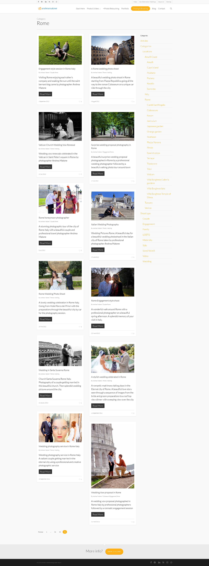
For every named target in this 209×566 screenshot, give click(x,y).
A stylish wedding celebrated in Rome (108, 377)
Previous (40, 532)
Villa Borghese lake (156, 188)
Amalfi (150, 62)
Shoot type (145, 213)
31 (55, 532)
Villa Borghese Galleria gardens (158, 181)
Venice (148, 208)
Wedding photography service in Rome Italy (59, 446)
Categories (145, 46)
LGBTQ (146, 234)
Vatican (150, 174)
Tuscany (149, 202)
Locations (147, 51)
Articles (144, 40)
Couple (52, 72)
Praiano (150, 78)
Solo (145, 245)
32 (60, 532)
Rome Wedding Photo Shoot (52, 293)
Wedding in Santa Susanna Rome (54, 370)
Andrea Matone (44, 72)
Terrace (150, 158)
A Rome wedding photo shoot (105, 68)
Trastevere (152, 163)
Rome (56, 72)
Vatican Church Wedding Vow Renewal (57, 145)
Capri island (152, 67)
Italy (147, 94)
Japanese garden (155, 126)
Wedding (109, 72)
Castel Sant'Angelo (156, 104)
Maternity (147, 240)
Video (145, 256)
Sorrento (151, 88)
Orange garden (154, 131)
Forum (150, 115)
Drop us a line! (114, 551)
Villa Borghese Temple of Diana (159, 195)
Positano (151, 72)
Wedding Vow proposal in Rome (106, 492)
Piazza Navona (154, 142)
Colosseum (106, 496)
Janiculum (152, 120)
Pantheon (151, 136)
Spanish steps (153, 152)
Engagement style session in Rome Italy (57, 68)
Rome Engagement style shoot (105, 300)
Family (146, 229)
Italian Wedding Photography (105, 224)
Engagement (106, 152)
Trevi (149, 168)
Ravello (150, 83)
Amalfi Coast (151, 56)
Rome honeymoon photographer (54, 217)
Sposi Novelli (149, 250)
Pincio (150, 147)
